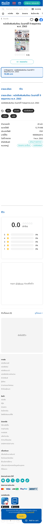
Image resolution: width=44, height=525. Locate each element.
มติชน (5, 116)
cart (19, 3)
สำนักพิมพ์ (4, 378)
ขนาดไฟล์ (5, 127)
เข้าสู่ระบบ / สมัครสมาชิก (32, 3)
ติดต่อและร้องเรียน (7, 458)
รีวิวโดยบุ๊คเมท (5, 389)
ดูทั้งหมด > (39, 313)
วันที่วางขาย (6, 138)
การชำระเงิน (5, 429)
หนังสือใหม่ (4, 367)
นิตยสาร (25, 13)
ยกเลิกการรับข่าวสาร (7, 443)
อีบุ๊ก (17, 13)
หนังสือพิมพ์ (28, 110)
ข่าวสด (16, 110)
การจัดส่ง (4, 432)
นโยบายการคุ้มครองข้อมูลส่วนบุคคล (12, 465)
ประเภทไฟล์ (5, 131)
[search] (3, 9)
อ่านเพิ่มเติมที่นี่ (30, 512)
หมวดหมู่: (5, 145)
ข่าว (8, 110)
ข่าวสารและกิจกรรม (7, 385)
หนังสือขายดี (5, 363)
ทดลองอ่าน (23, 62)
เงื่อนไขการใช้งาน (6, 462)
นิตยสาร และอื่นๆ (24, 145)
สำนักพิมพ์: (5, 142)
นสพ (13, 116)
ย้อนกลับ (5, 19)
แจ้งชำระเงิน (5, 436)
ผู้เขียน (3, 381)
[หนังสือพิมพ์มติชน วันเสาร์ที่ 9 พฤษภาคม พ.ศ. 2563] (36, 20)
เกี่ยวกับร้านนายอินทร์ (8, 454)
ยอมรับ (21, 516)
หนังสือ (10, 13)
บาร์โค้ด (4, 134)
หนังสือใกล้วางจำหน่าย (8, 374)
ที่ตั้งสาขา (4, 469)
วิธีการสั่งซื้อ (5, 425)
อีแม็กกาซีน (35, 13)
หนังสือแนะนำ (5, 370)
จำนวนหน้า (5, 124)
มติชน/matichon (36, 142)
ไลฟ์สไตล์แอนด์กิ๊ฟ (7, 414)
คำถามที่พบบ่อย (6, 440)
